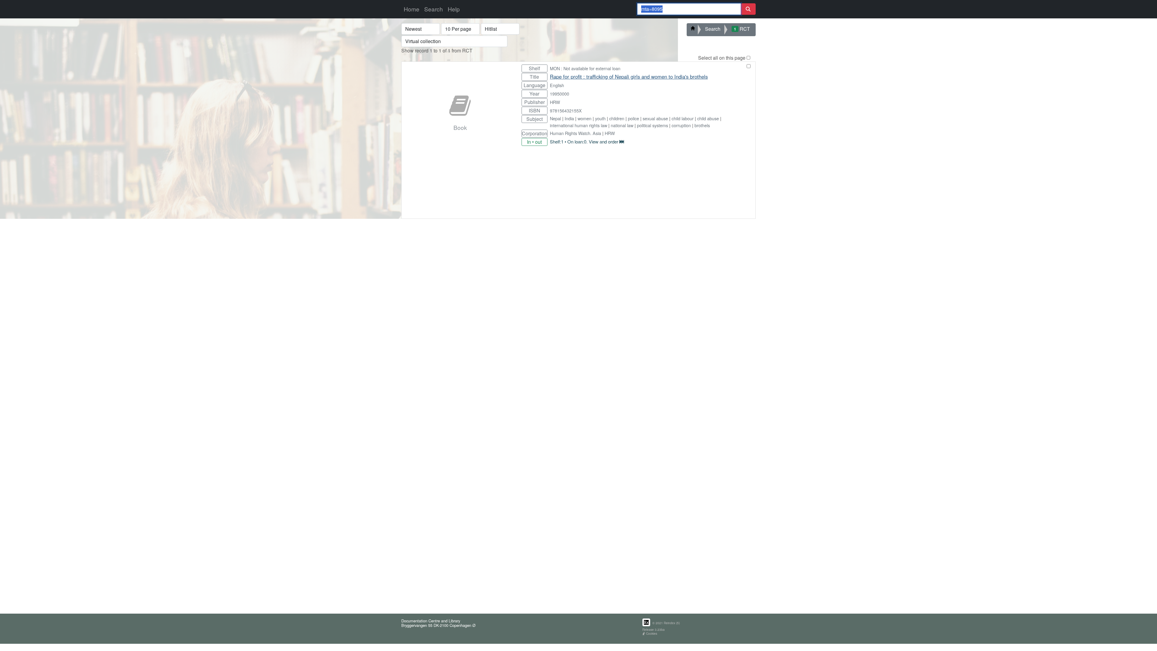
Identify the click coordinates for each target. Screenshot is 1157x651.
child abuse (708, 118)
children (616, 118)
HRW (555, 102)
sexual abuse (655, 118)
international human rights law (578, 125)
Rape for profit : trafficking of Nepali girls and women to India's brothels (629, 76)
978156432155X (566, 110)
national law (622, 125)
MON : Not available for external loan (585, 68)
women (584, 118)
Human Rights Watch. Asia (575, 133)
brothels (702, 125)
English (557, 85)
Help (454, 9)
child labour (683, 118)
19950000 (559, 93)
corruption (681, 125)
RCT (742, 28)
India (569, 118)
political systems (652, 125)
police (633, 118)
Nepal (555, 118)
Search (433, 9)
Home (411, 9)
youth (600, 118)
